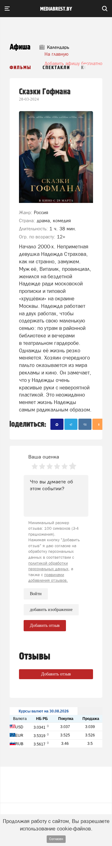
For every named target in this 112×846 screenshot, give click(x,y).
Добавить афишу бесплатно (73, 63)
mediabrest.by (56, 9)
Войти (36, 593)
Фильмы (20, 68)
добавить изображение (51, 609)
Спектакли (56, 68)
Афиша (20, 47)
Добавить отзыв (56, 674)
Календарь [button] (57, 47)
